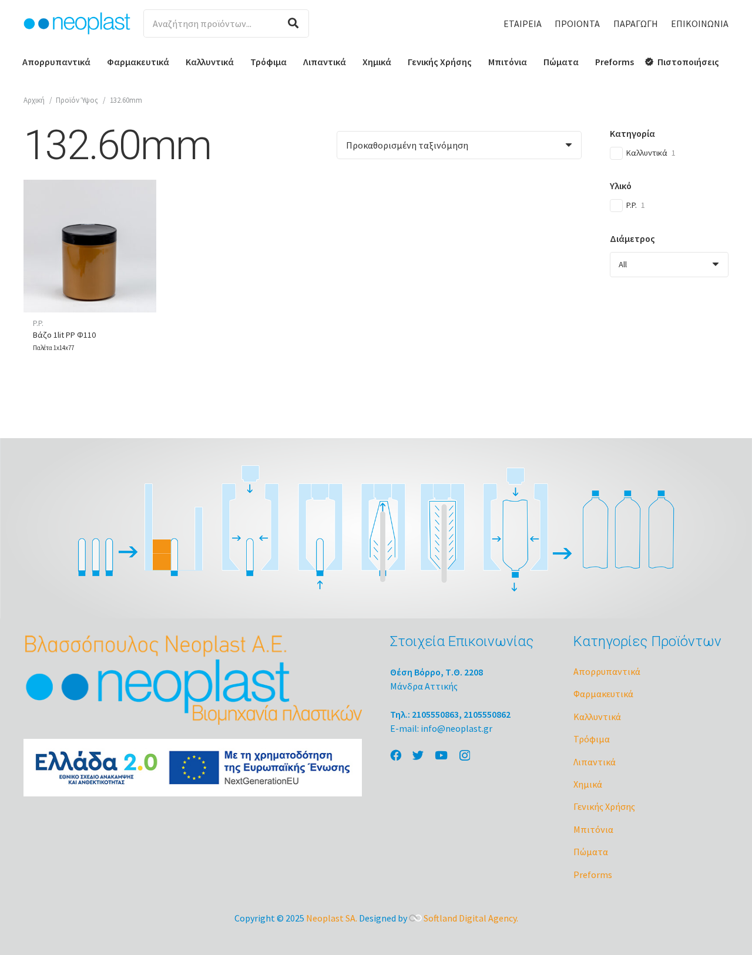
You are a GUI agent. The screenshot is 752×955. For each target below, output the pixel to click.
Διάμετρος (632, 238)
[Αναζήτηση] (293, 23)
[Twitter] (418, 755)
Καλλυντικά (597, 716)
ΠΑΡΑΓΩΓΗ (635, 23)
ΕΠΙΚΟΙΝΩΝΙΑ (699, 23)
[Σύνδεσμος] (77, 23)
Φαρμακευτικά (603, 694)
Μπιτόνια (593, 829)
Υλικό (621, 185)
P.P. (38, 323)
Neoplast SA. (331, 918)
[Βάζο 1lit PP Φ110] (90, 246)
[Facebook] (395, 755)
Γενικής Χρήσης (604, 806)
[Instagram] (464, 755)
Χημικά (587, 784)
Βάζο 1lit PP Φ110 (64, 334)
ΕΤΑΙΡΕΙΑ (522, 23)
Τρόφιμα (591, 739)
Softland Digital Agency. (471, 918)
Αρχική (34, 100)
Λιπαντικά (594, 762)
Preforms (592, 874)
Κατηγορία (632, 133)
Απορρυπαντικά (606, 671)
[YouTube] (441, 755)
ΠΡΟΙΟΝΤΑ (577, 23)
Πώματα (590, 852)
